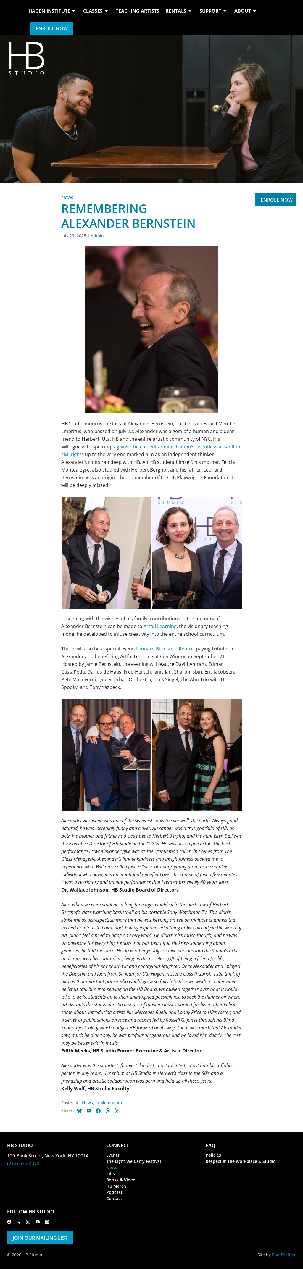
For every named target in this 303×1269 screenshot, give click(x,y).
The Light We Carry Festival (133, 1161)
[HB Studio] (13, 17)
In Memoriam (108, 1102)
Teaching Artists (137, 11)
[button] (106, 552)
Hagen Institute (49, 11)
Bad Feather (284, 1254)
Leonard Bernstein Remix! (165, 648)
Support (210, 11)
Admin (97, 235)
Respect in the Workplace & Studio (241, 1161)
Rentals (175, 11)
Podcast (114, 1192)
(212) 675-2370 (23, 1163)
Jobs (110, 1173)
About (242, 11)
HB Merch (116, 1186)
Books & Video (121, 1180)
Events (113, 1155)
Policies (213, 1155)
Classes (93, 11)
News (67, 197)
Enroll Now (52, 28)
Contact (114, 1198)
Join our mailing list (40, 1238)
